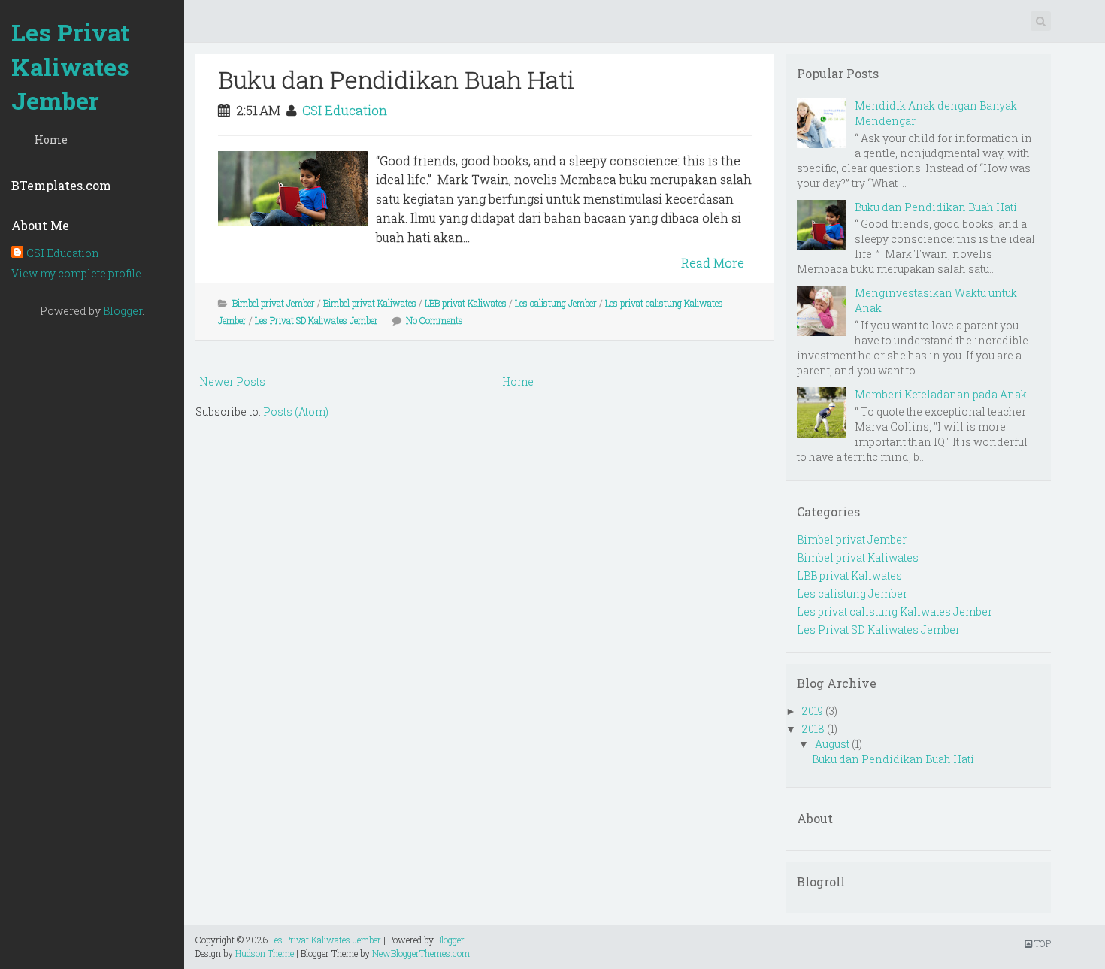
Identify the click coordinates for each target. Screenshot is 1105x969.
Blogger (122, 311)
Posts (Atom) (295, 411)
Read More (712, 263)
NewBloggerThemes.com (421, 953)
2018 (813, 729)
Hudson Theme (264, 953)
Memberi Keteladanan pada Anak (941, 394)
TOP (1041, 943)
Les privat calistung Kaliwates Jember (894, 611)
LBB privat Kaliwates (466, 303)
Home (51, 139)
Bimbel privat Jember (273, 303)
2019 (812, 711)
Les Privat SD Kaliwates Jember (316, 320)
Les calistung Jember (556, 303)
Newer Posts (232, 381)
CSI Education (62, 253)
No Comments (434, 320)
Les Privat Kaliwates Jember (70, 66)
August (832, 744)
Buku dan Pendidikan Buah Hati (396, 79)
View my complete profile (76, 273)
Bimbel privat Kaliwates (369, 303)
